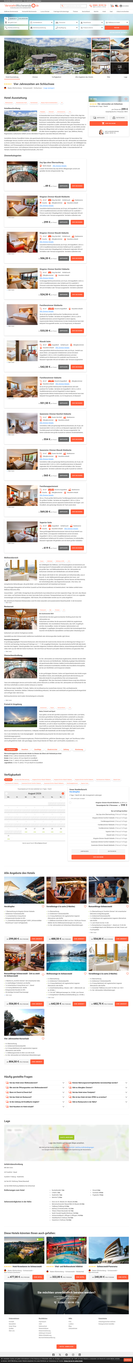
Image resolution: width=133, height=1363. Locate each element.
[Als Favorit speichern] (126, 99)
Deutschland (86, 11)
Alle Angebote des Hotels (84, 77)
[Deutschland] (5, 88)
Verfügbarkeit (56, 77)
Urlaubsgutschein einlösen (107, 1321)
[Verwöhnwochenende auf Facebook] (53, 1354)
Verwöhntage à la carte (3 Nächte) (103, 974)
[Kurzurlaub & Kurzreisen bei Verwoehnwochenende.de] (22, 6)
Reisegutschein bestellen (106, 1324)
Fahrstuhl (51, 112)
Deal (111, 11)
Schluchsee (38, 88)
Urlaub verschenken (123, 11)
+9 (61, 102)
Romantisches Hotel (21, 102)
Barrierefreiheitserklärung (47, 1337)
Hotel (104, 11)
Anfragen (64, 186)
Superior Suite (84, 783)
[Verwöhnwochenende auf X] (60, 1354)
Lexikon (71, 1324)
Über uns (12, 1331)
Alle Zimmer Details (59, 166)
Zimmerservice (61, 112)
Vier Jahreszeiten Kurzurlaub (16, 1039)
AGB (40, 1324)
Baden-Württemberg (15, 88)
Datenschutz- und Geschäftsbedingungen (80, 1147)
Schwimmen (43, 707)
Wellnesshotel (9, 102)
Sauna (41, 561)
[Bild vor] (88, 56)
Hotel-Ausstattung (12, 77)
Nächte (96, 11)
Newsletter (12, 1324)
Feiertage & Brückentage (61, 11)
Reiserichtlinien (43, 1328)
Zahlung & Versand (45, 1333)
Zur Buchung (77, 186)
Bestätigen (128, 1360)
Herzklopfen (9, 906)
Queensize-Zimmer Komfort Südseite (31, 783)
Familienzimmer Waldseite (103, 779)
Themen (75, 11)
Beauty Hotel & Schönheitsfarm (49, 102)
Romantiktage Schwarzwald (100, 906)
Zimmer (35, 77)
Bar (50, 610)
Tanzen (52, 707)
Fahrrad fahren (61, 707)
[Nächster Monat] (63, 793)
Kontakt (11, 1321)
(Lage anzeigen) (49, 88)
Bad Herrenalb (93, 1272)
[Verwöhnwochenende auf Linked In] (79, 1354)
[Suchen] (63, 6)
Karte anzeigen (66, 1137)
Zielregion (23, 18)
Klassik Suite (116, 779)
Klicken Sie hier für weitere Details (73, 1361)
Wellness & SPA (60, 561)
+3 (63, 610)
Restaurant (43, 610)
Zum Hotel (38, 1277)
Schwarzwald (27, 88)
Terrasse (57, 610)
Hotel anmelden (66, 1346)
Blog (70, 1326)
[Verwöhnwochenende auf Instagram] (73, 1354)
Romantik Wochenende (29, 11)
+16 (70, 112)
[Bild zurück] (7, 56)
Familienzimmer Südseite (11, 783)
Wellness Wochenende (11, 11)
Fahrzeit (13, 18)
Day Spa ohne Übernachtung (22, 779)
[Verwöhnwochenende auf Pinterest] (66, 1354)
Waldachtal (80, 1271)
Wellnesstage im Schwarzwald (59, 974)
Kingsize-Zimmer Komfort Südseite (84, 779)
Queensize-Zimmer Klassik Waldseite (54, 783)
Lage (125, 77)
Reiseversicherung (44, 1331)
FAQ (108, 77)
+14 (69, 561)
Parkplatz (42, 112)
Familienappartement (72, 783)
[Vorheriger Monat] (6, 793)
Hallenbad (49, 561)
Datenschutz (43, 1326)
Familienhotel (34, 102)
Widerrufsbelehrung (45, 1335)
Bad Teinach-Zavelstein (12, 1272)
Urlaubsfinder (73, 1328)
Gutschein (120, 117)
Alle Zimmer (8, 779)
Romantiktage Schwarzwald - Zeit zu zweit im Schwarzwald (22, 974)
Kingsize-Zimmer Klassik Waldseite (41, 779)
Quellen (11, 1328)
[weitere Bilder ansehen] (101, 56)
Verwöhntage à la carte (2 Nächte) (60, 906)
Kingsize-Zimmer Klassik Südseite (63, 779)
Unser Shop (12, 1326)
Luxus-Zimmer (45, 11)
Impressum (42, 1321)
